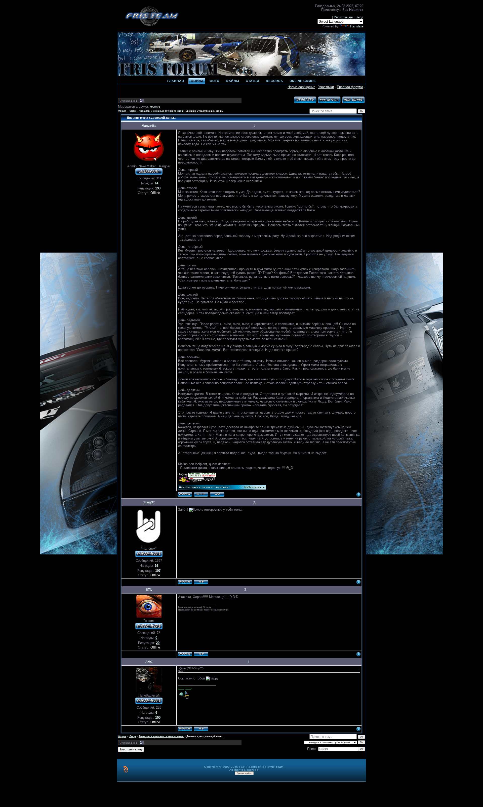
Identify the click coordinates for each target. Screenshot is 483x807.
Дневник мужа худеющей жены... (205, 111)
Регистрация (343, 17)
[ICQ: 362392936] (201, 654)
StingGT (149, 502)
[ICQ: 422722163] (201, 728)
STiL (149, 589)
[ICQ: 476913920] (217, 494)
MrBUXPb (155, 107)
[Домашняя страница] (201, 494)
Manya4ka (149, 126)
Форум (122, 111)
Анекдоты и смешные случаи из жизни (161, 111)
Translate (356, 26)
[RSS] (126, 769)
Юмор (132, 111)
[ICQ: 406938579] (201, 581)
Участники (326, 87)
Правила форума (350, 87)
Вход (359, 17)
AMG (148, 662)
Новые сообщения (301, 87)
